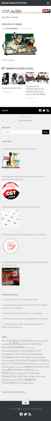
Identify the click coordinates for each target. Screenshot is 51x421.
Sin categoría (26, 379)
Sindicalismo (10, 383)
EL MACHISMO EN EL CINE (11, 88)
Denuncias (40, 357)
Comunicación (10, 350)
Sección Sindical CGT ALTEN (14, 3)
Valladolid (31, 383)
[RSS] (47, 110)
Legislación (30, 366)
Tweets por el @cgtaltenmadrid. (14, 392)
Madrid (40, 366)
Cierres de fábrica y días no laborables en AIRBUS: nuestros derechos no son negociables (23, 177)
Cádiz (33, 357)
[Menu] (48, 3)
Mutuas (36, 370)
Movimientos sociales (20, 369)
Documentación (8, 360)
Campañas (17, 347)
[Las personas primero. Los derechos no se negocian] (11, 218)
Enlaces (44, 360)
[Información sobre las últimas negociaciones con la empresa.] (11, 246)
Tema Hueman (37, 409)
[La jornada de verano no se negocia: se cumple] (11, 160)
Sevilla (15, 380)
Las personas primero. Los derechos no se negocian (21, 207)
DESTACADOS (7, 142)
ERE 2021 (6, 363)
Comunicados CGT (29, 351)
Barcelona (23, 344)
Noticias (7, 373)
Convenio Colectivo (13, 354)
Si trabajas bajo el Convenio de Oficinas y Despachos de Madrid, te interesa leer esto (25, 263)
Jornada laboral (18, 367)
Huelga (10, 367)
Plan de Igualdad (19, 373)
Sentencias (7, 379)
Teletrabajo (23, 383)
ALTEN (13, 344)
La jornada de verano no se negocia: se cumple (19, 149)
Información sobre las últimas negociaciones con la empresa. (24, 235)
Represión (17, 376)
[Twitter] (44, 110)
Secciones (41, 376)
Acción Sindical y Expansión (17, 340)
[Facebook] (40, 110)
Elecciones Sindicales (27, 360)
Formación (30, 363)
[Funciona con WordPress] (19, 409)
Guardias (39, 364)
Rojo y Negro (29, 376)
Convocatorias (34, 354)
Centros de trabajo (30, 347)
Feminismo (18, 363)
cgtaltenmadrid (11, 29)
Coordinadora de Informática (16, 357)
